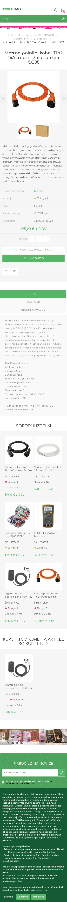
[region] (33, 845)
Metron (38, 191)
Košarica (62, 10)
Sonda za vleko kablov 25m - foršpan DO (47, 469)
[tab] (33, 294)
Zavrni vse (22, 896)
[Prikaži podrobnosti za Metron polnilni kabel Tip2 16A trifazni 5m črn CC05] (19, 450)
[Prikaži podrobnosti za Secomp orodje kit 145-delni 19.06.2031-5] (19, 516)
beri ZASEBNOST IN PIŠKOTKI (30, 782)
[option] (25, 131)
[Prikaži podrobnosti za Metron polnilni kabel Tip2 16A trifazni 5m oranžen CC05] (48, 576)
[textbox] (30, 18)
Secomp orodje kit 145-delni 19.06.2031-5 (18, 535)
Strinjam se (38, 896)
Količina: (23, 239)
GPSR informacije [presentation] (33, 310)
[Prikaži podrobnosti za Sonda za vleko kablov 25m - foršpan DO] (48, 450)
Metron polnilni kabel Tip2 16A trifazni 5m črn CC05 (18, 470)
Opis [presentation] (33, 294)
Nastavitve (7, 896)
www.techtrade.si (37, 887)
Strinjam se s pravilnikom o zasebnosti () (30, 782)
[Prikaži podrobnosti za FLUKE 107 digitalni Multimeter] (48, 516)
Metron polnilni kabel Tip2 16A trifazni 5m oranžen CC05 (46, 596)
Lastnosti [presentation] (33, 302)
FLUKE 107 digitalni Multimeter (45, 535)
